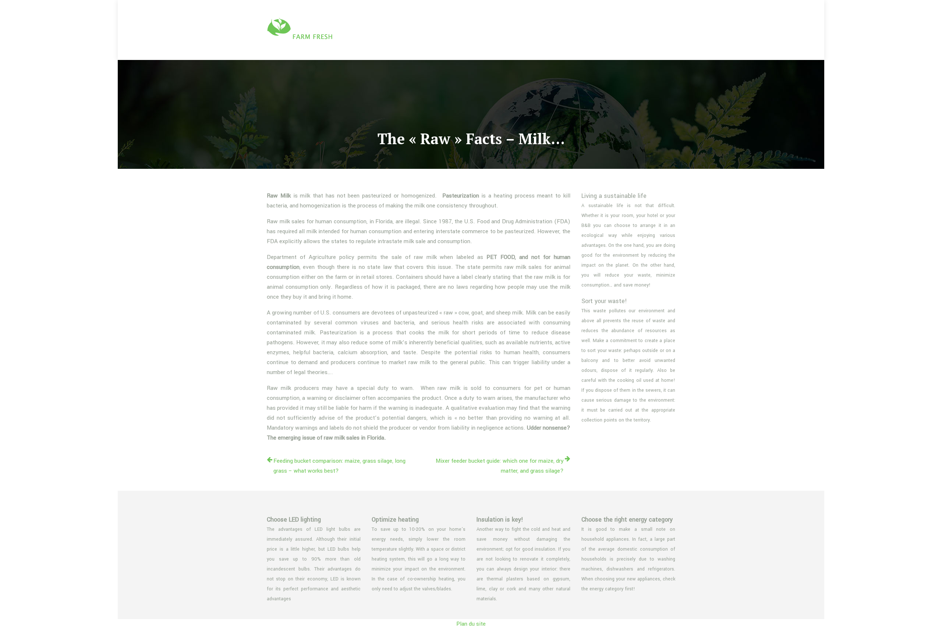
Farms (512, 30)
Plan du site (471, 624)
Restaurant (625, 30)
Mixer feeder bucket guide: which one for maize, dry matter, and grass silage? (500, 466)
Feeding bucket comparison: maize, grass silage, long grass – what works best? (339, 466)
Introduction (581, 30)
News (661, 30)
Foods (543, 30)
